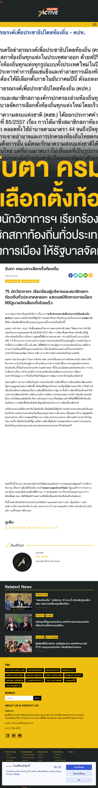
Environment (35, 670)
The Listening (54, 680)
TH (59, 767)
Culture (40, 637)
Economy (9, 760)
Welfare (25, 760)
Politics (40, 615)
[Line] (80, 275)
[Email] (85, 275)
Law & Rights (11, 757)
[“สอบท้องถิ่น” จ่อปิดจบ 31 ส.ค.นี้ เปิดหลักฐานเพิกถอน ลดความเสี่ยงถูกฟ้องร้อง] (18, 601)
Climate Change (60, 760)
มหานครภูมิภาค (13, 685)
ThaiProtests (35, 680)
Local (40, 760)
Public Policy (74, 675)
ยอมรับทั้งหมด (79, 767)
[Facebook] (70, 275)
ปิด (79, 780)
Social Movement (30, 281)
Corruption (41, 595)
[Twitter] (75, 275)
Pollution (57, 755)
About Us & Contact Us (21, 705)
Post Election (53, 675)
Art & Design (51, 637)
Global (49, 615)
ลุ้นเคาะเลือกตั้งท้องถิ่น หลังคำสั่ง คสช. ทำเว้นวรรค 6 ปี (31, 527)
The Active (42, 556)
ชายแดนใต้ (70, 680)
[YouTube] (19, 735)
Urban (40, 757)
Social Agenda (12, 281)
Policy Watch (34, 675)
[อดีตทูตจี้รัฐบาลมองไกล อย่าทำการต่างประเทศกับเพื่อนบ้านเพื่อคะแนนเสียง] (18, 622)
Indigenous (52, 670)
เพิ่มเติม (17, 774)
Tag (7, 665)
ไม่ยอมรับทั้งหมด (79, 774)
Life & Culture (14, 675)
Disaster (57, 757)
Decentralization (28, 757)
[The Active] (48, 12)
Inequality (69, 670)
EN (55, 767)
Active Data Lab (15, 670)
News (71, 752)
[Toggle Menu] (95, 24)
